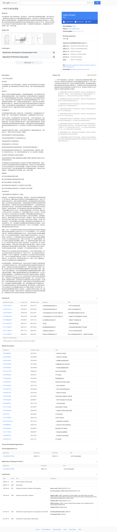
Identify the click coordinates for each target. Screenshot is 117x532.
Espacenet (73, 69)
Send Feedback (46, 529)
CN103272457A (7, 309)
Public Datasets (57, 529)
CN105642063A (7, 367)
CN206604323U (7, 403)
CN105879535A (7, 428)
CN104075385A (7, 312)
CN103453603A (7, 385)
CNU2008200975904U (9, 456)
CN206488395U (7, 353)
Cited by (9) (69, 65)
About (37, 529)
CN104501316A (7, 389)
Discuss (87, 69)
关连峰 (74, 28)
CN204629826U (7, 357)
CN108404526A (7, 399)
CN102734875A (7, 305)
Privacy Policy (72, 529)
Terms (65, 529)
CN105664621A (7, 382)
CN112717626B (7, 432)
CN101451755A (7, 371)
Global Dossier (80, 69)
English (74, 26)
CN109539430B (7, 410)
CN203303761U (7, 439)
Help (80, 529)
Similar (89, 21)
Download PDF (69, 21)
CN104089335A (7, 316)
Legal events (75, 65)
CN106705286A (7, 396)
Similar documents (84, 65)
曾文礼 (78, 28)
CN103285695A (7, 374)
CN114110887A (7, 330)
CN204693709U (7, 435)
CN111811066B (7, 407)
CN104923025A (7, 378)
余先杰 (69, 28)
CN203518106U (7, 360)
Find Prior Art (80, 21)
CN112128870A (7, 417)
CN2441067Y (6, 414)
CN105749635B (7, 364)
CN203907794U (7, 392)
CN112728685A (7, 327)
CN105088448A (7, 320)
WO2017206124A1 (8, 421)
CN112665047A (7, 323)
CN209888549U (7, 424)
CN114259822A (7, 334)
